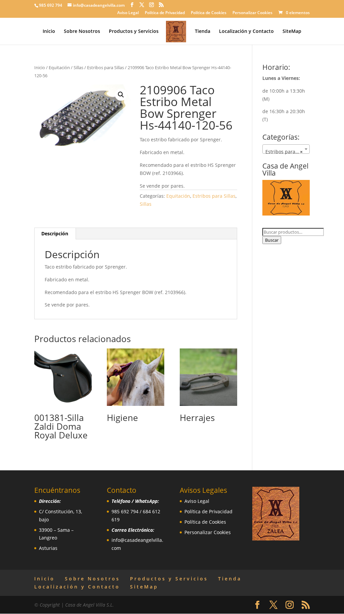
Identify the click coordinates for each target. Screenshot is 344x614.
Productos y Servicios (134, 31)
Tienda (202, 31)
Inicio (49, 31)
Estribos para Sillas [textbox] (286, 151)
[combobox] (286, 149)
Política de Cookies (208, 13)
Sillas (78, 67)
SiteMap (292, 31)
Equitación (59, 67)
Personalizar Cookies (252, 13)
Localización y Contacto (246, 31)
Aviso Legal (128, 13)
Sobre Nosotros (82, 31)
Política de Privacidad (165, 13)
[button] (121, 95)
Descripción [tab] (54, 233)
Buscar (271, 240)
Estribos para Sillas (105, 67)
